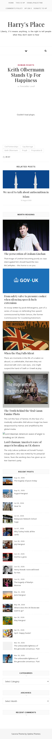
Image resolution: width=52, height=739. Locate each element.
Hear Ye (17, 506)
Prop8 (24, 150)
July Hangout (19, 544)
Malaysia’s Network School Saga (25, 520)
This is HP (20, 3)
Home (11, 3)
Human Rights (26, 65)
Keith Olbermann (11, 150)
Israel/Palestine (35, 3)
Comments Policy (14, 8)
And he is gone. (20, 557)
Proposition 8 (36, 150)
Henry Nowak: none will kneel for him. (26, 571)
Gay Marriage (27, 146)
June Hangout (20, 595)
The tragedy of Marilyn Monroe (23, 584)
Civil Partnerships (11, 146)
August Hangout (21, 493)
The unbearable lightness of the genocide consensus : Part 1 (27, 660)
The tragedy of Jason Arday (25, 480)
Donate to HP (40, 8)
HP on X (28, 8)
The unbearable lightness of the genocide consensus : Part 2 (27, 647)
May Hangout (19, 620)
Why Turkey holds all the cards (24, 533)
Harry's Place (26, 24)
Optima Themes (33, 734)
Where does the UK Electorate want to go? (26, 609)
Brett (8, 156)
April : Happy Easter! (22, 633)
